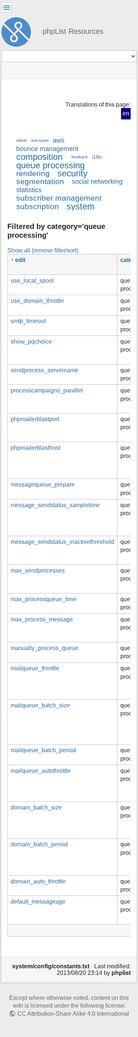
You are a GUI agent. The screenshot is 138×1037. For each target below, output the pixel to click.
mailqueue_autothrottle (41, 771)
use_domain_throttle (37, 301)
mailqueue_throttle (35, 668)
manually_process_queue (44, 648)
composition (39, 157)
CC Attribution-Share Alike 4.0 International (73, 1014)
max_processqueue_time (44, 599)
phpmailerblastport (35, 419)
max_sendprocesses (38, 570)
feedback (79, 157)
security (72, 173)
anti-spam (40, 140)
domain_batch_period (39, 844)
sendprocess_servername (44, 370)
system (81, 206)
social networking (97, 181)
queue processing (50, 165)
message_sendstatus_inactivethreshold (62, 542)
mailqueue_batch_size (40, 705)
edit (20, 260)
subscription (37, 206)
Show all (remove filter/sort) (42, 250)
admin (21, 140)
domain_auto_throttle (38, 881)
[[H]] (19, 31)
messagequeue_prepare (43, 484)
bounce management (47, 148)
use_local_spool (32, 280)
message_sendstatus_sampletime (55, 505)
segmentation (40, 181)
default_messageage (38, 901)
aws (58, 140)
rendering (33, 173)
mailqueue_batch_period (43, 750)
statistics (29, 190)
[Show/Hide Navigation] (6, 7)
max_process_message (42, 619)
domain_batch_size (36, 807)
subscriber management (59, 198)
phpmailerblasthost (35, 448)
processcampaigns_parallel (47, 390)
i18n (97, 157)
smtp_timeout (28, 321)
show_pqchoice (31, 341)
